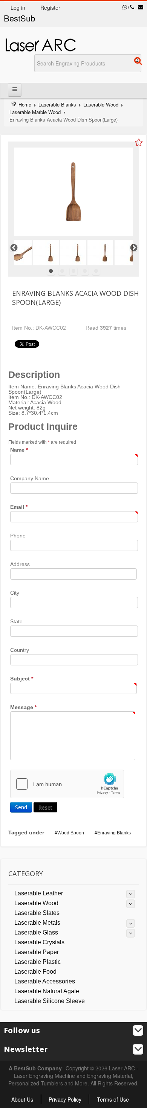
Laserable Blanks (57, 104)
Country (19, 650)
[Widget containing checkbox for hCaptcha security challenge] (67, 784)
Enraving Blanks (114, 833)
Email (19, 507)
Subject (21, 679)
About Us (22, 1099)
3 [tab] (73, 271)
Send (21, 807)
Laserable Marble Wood (35, 112)
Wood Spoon (70, 833)
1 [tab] (51, 271)
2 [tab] (62, 271)
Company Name (29, 478)
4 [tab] (85, 271)
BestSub (19, 18)
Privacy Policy (65, 1099)
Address (20, 564)
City (14, 593)
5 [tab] (96, 271)
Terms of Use (113, 1099)
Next (133, 247)
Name (19, 450)
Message (23, 707)
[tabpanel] (73, 252)
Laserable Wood (100, 104)
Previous (13, 247)
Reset (45, 807)
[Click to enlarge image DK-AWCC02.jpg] (73, 192)
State (16, 621)
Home (24, 104)
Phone (18, 536)
